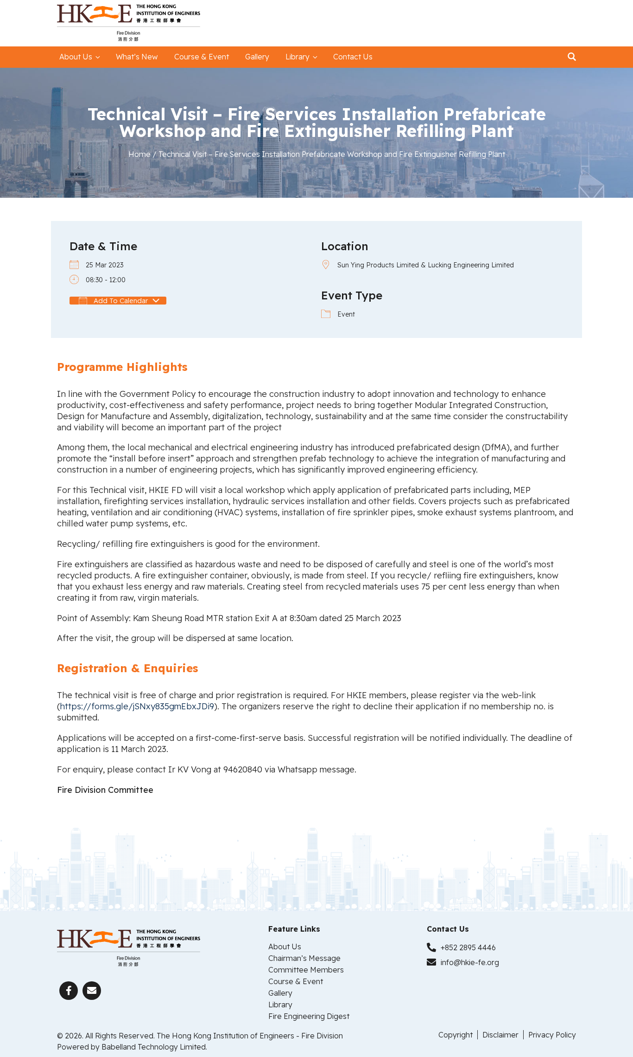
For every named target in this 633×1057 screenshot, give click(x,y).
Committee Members (306, 969)
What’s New (137, 56)
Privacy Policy (552, 1034)
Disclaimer (500, 1034)
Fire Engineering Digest (308, 1016)
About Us (75, 56)
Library (297, 56)
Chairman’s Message (304, 958)
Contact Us (353, 56)
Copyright (455, 1034)
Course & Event (201, 56)
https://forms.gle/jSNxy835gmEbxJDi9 (137, 706)
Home (139, 154)
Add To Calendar (120, 301)
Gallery (257, 56)
